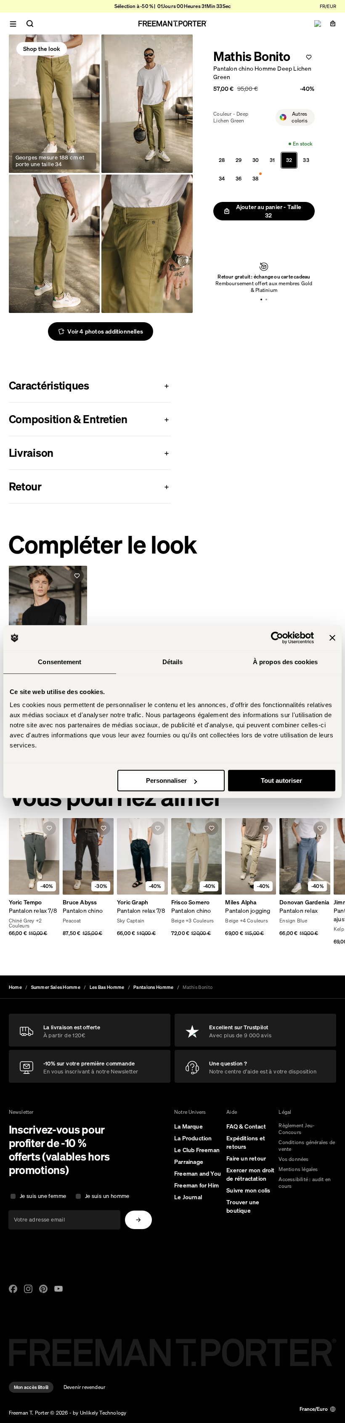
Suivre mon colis (248, 1190)
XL (32, 921)
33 (306, 160)
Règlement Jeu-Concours (297, 1128)
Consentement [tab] (59, 661)
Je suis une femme (43, 1196)
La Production (193, 1138)
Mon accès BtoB (31, 1387)
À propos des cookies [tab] (285, 661)
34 (222, 179)
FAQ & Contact (246, 1126)
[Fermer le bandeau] (332, 638)
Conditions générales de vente (307, 1145)
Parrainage (188, 1162)
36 (239, 179)
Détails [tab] (172, 661)
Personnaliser (166, 780)
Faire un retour (246, 1158)
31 (272, 160)
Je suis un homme (107, 1196)
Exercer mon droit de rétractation (250, 1174)
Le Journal (188, 1197)
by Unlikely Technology (99, 1413)
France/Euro (314, 1409)
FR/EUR (328, 6)
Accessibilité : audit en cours (305, 1182)
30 (255, 160)
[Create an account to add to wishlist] (309, 57)
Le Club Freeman (197, 1150)
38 (255, 179)
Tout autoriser (281, 780)
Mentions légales (298, 1169)
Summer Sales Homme (55, 987)
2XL (44, 921)
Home (15, 987)
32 (289, 160)
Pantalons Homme (153, 987)
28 (222, 160)
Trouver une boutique (242, 1206)
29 (239, 160)
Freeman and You (197, 1173)
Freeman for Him (196, 1185)
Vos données (293, 1159)
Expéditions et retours (245, 1142)
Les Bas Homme (107, 987)
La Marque (188, 1126)
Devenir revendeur (84, 1387)
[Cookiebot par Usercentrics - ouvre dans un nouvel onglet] (277, 637)
